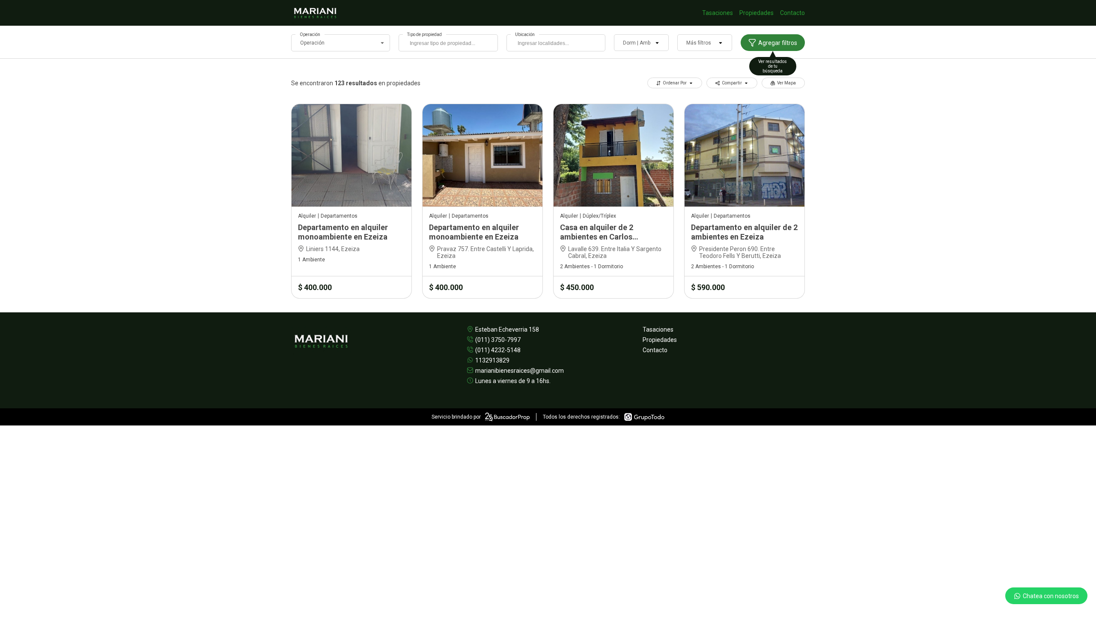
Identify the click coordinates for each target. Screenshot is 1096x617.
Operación (310, 34)
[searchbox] (450, 44)
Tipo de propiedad (424, 34)
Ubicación (525, 34)
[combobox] (448, 42)
